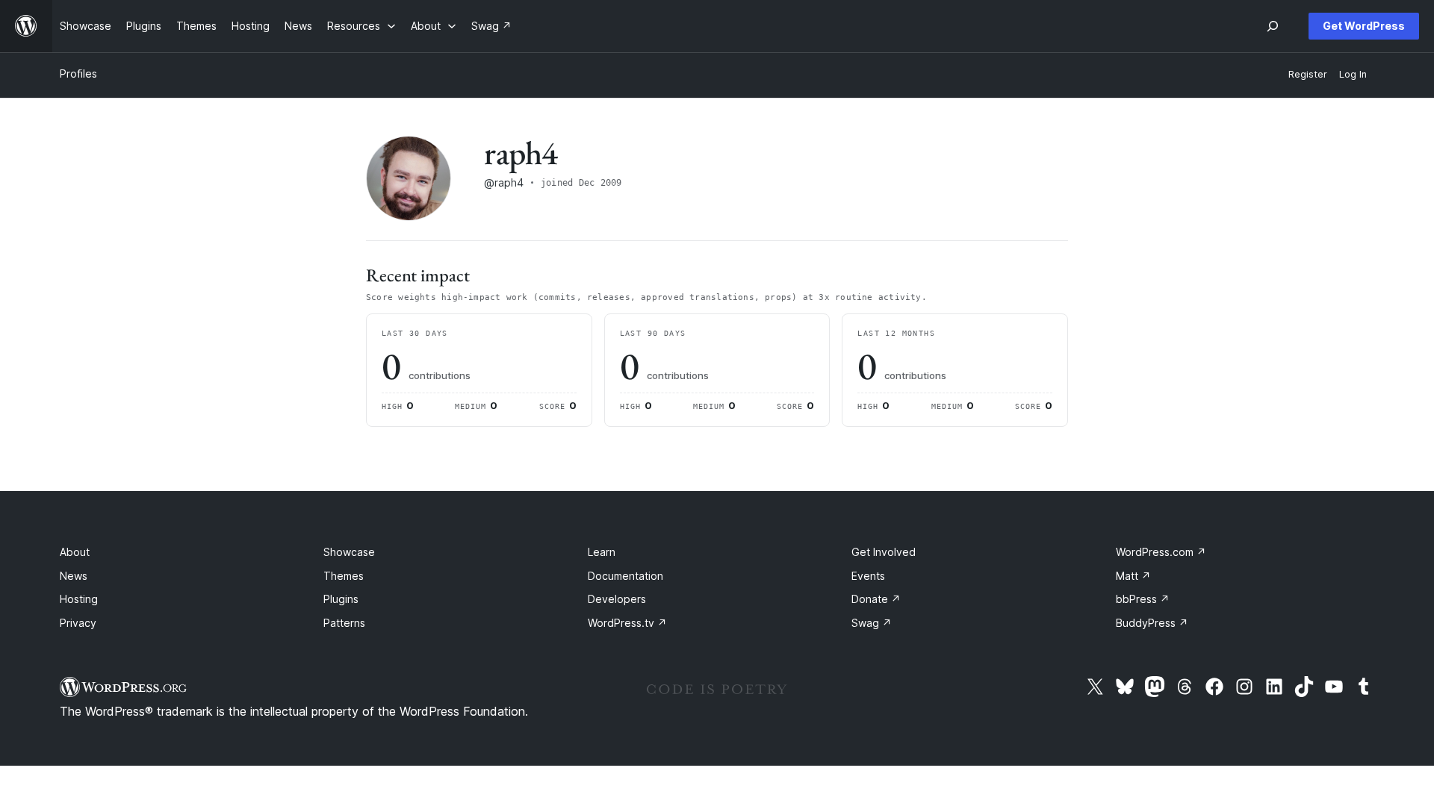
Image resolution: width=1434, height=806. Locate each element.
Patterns (344, 622)
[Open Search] (1273, 26)
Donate (876, 599)
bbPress (1143, 599)
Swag (871, 622)
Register (1307, 74)
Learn (601, 552)
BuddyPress (1152, 622)
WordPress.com (1161, 552)
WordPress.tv (627, 622)
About (75, 552)
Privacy (78, 622)
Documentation (625, 575)
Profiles (78, 73)
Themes (343, 575)
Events (868, 575)
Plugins (340, 599)
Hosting (79, 599)
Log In (1353, 74)
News (73, 575)
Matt (1133, 575)
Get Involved (883, 552)
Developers (617, 599)
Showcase (349, 552)
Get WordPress (1364, 25)
